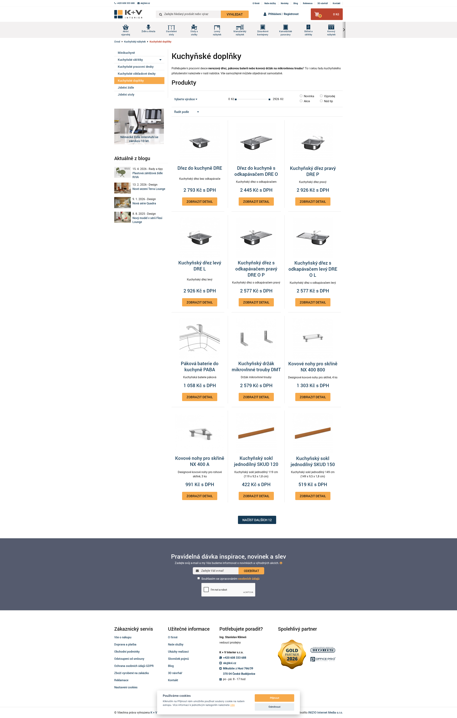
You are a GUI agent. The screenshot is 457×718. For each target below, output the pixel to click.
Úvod (117, 41)
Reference (307, 3)
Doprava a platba (125, 644)
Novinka (308, 96)
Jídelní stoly (126, 94)
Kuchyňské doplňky (131, 80)
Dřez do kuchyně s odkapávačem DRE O (256, 171)
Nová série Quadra (144, 203)
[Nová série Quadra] (122, 202)
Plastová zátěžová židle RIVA (147, 175)
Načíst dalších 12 (257, 520)
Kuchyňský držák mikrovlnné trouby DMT (256, 366)
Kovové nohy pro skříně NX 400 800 (312, 367)
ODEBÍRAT (251, 571)
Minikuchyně (126, 52)
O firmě (256, 3)
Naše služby (270, 3)
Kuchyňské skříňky (130, 59)
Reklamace (121, 680)
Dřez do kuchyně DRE (199, 168)
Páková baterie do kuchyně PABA (200, 366)
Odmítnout (274, 706)
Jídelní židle (126, 87)
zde (232, 705)
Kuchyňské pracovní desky (136, 66)
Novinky (284, 3)
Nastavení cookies (125, 687)
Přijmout (274, 697)
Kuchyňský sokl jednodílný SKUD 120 (256, 461)
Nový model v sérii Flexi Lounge (147, 220)
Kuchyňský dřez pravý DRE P (313, 171)
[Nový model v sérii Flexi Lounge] (122, 217)
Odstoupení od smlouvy (129, 658)
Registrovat (291, 14)
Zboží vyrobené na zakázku (131, 673)
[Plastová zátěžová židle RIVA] (122, 172)
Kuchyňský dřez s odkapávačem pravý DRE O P (256, 269)
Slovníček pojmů (178, 658)
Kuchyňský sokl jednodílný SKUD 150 (313, 461)
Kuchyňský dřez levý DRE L (199, 266)
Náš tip (328, 101)
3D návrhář (322, 3)
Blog (295, 3)
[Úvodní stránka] (133, 14)
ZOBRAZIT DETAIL (200, 201)
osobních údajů (249, 578)
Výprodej (329, 96)
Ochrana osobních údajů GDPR (134, 666)
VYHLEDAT (235, 14)
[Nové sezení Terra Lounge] (122, 188)
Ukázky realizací (178, 651)
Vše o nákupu (122, 637)
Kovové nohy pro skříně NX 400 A (199, 461)
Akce (306, 101)
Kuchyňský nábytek (135, 41)
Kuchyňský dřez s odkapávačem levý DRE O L (312, 269)
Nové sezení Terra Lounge (148, 189)
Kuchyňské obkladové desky (137, 73)
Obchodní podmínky (127, 651)
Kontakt (336, 3)
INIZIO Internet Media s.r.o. (325, 712)
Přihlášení (274, 14)
